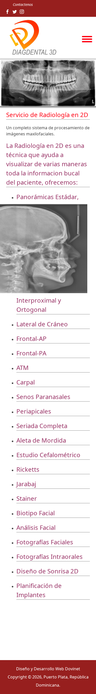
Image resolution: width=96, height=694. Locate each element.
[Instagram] (22, 12)
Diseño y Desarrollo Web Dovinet (48, 669)
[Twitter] (15, 12)
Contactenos (23, 4)
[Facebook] (7, 12)
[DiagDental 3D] (31, 38)
